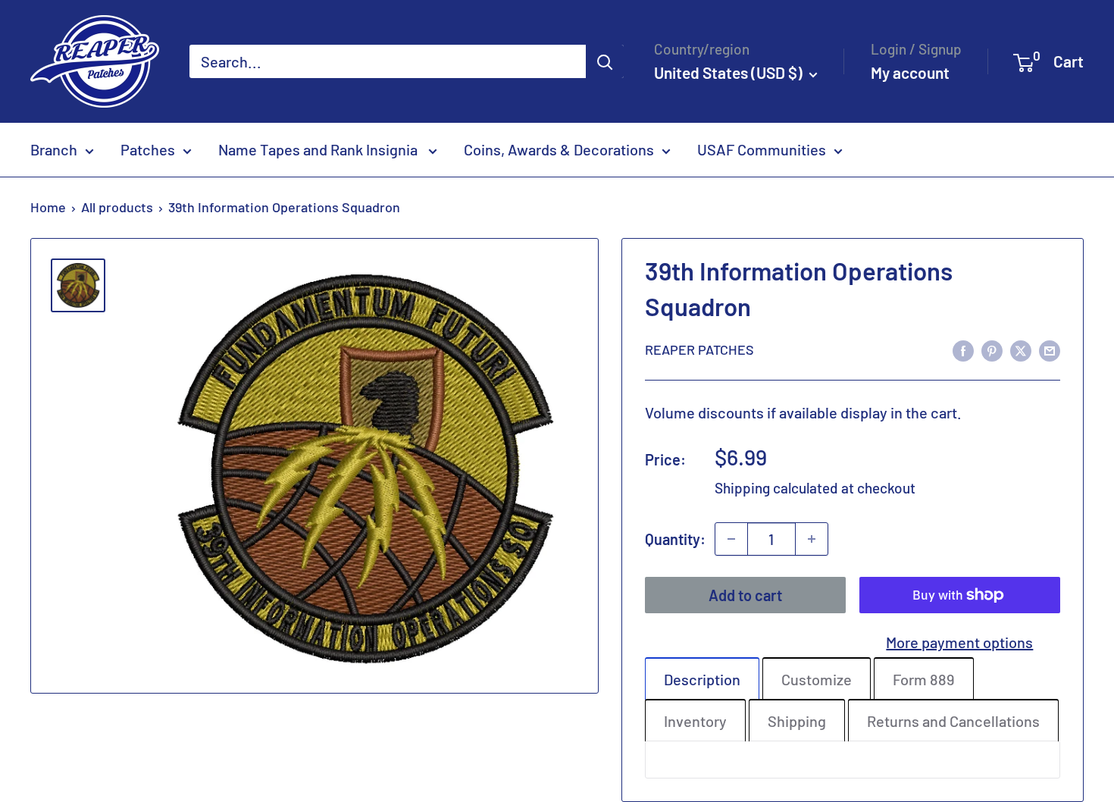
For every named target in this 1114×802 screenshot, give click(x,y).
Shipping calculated (776, 488)
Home (48, 207)
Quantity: (675, 539)
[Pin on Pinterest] (992, 349)
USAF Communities (761, 149)
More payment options (959, 642)
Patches (147, 149)
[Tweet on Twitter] (1020, 349)
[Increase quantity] (812, 539)
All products (117, 207)
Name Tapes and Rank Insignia (319, 149)
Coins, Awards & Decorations (559, 149)
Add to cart (745, 595)
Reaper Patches (699, 349)
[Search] (605, 61)
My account (910, 72)
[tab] (702, 678)
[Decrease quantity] (731, 539)
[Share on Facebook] (963, 349)
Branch (53, 149)
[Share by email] (1049, 349)
